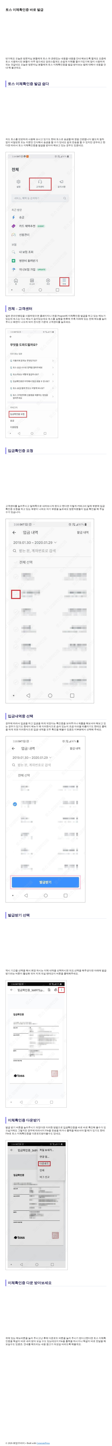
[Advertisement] (56, 34)
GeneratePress (43, 1443)
